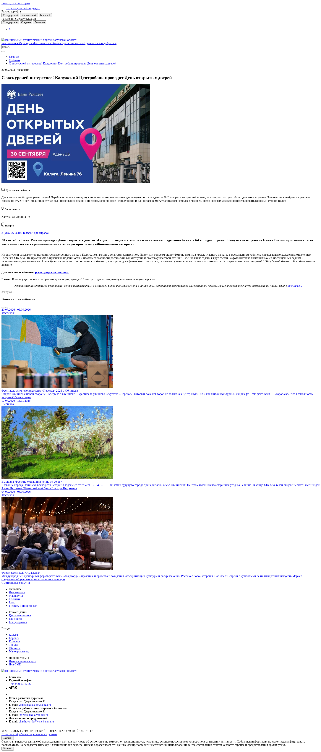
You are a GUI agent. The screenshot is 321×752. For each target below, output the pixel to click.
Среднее (26, 22)
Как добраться (107, 43)
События (14, 60)
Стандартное (10, 22)
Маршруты (26, 43)
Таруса (13, 644)
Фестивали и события (47, 43)
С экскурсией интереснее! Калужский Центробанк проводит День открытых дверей (62, 63)
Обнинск (14, 648)
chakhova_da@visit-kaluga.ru (36, 721)
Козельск (14, 641)
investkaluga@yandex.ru (33, 714)
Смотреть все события (15, 582)
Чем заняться (10, 43)
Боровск (14, 638)
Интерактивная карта (22, 661)
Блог (12, 602)
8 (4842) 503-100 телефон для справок (25, 232)
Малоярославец (19, 651)
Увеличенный (29, 15)
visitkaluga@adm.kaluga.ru (35, 704)
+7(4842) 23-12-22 (20, 683)
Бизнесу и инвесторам (15, 3)
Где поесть (91, 43)
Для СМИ (15, 664)
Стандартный (10, 15)
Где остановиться (73, 43)
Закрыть (7, 738)
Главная (14, 56)
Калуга (13, 634)
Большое (40, 22)
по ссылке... (295, 285)
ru (10, 28)
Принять (7, 748)
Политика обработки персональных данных (29, 734)
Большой (45, 15)
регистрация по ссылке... (52, 272)
